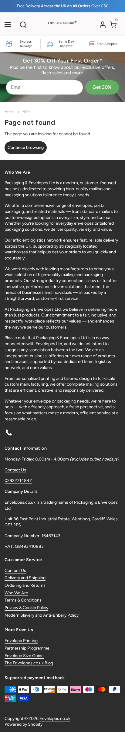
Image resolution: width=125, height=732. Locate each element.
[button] (23, 24)
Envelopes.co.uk (54, 718)
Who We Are (16, 593)
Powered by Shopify (23, 724)
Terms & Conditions (23, 600)
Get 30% (102, 87)
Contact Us (15, 470)
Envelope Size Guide (24, 655)
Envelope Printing (21, 640)
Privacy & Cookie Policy (26, 607)
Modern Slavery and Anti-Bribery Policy (42, 615)
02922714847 (18, 480)
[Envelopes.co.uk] (62, 26)
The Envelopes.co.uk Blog (29, 663)
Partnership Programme (27, 648)
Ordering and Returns (25, 585)
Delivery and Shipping (25, 577)
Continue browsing (26, 147)
